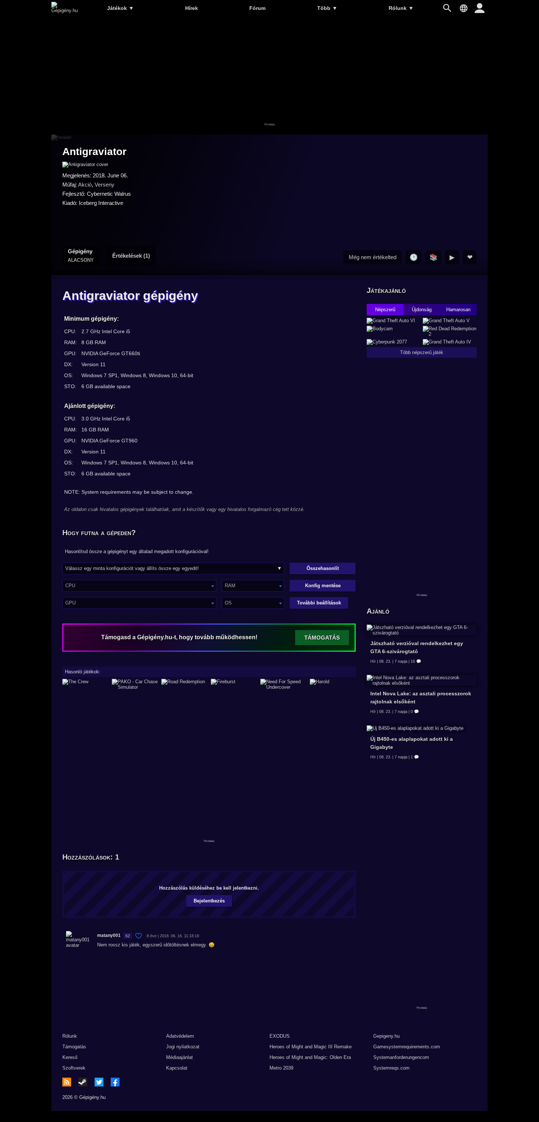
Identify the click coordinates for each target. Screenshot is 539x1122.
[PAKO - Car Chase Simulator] (135, 684)
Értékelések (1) (131, 256)
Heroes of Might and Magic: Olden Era (310, 1057)
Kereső (69, 1057)
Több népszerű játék (421, 352)
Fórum (257, 8)
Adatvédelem (180, 1036)
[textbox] (139, 585)
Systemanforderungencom (401, 1057)
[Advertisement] (269, 76)
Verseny (104, 184)
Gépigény (81, 255)
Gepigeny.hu (386, 1036)
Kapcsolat (176, 1068)
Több (327, 8)
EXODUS (280, 1036)
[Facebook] (115, 1082)
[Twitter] (99, 1082)
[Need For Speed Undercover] (283, 684)
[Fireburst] (234, 684)
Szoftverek (73, 1068)
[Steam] (82, 1082)
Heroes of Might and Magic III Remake (311, 1046)
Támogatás (74, 1046)
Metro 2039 (281, 1068)
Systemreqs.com (391, 1068)
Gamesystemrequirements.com (406, 1046)
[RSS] (66, 1082)
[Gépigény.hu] (64, 10)
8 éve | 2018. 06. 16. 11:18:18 (173, 936)
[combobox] (139, 586)
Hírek (191, 8)
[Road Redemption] (184, 684)
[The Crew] (85, 684)
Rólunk (401, 8)
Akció (85, 184)
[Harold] (333, 684)
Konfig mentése (323, 585)
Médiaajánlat (179, 1057)
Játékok (120, 8)
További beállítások (319, 603)
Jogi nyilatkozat (182, 1046)
